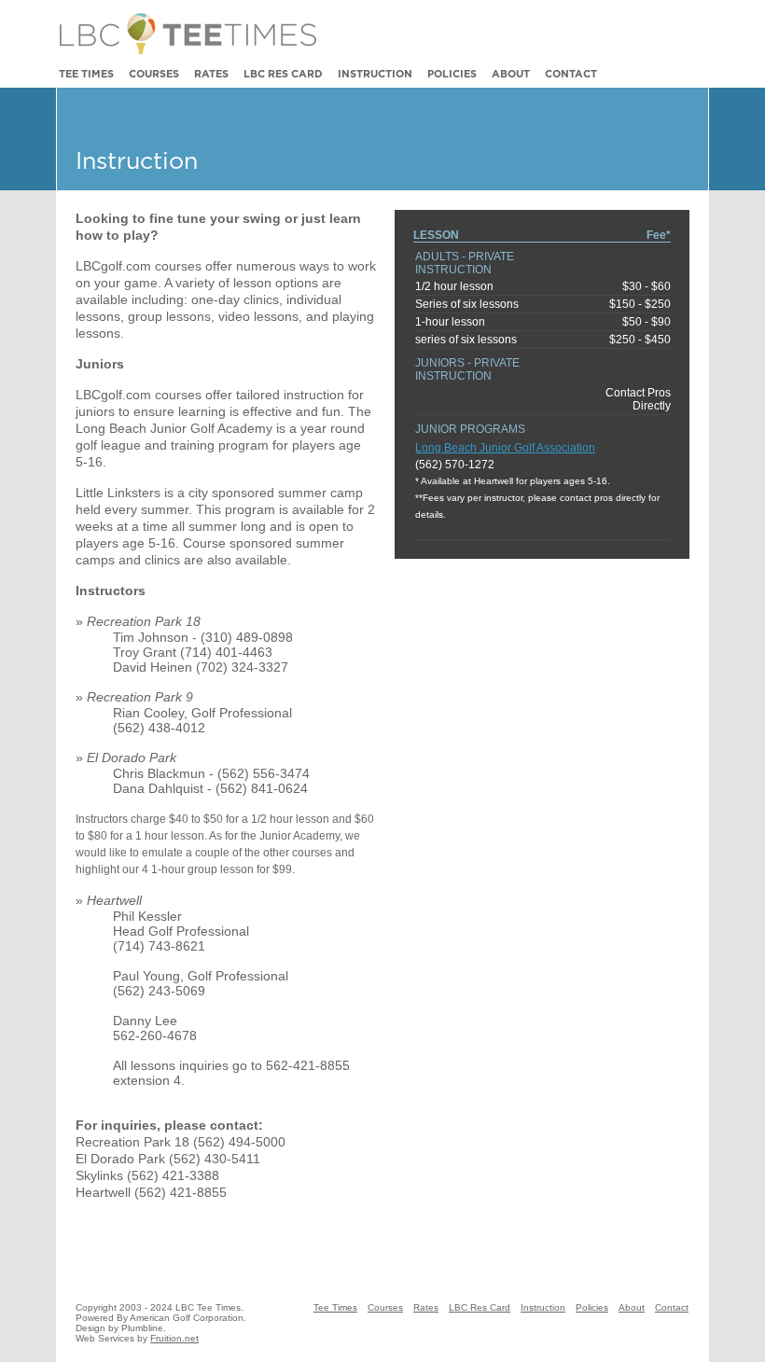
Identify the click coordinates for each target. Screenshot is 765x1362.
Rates (211, 74)
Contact (571, 74)
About (511, 74)
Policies (452, 74)
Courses (154, 74)
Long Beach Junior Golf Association (505, 447)
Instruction (375, 74)
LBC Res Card (283, 74)
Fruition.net (174, 1338)
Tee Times (86, 74)
